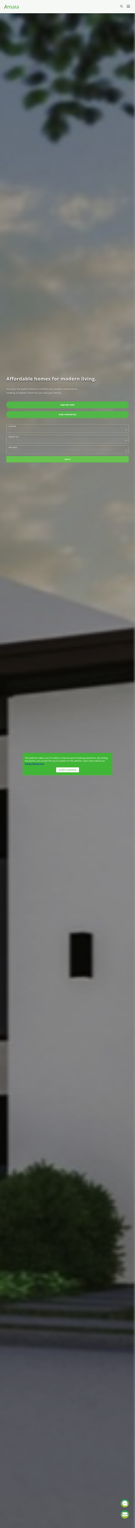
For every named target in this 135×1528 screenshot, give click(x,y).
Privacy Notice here (34, 763)
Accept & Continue (67, 770)
